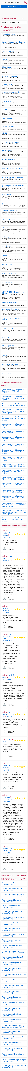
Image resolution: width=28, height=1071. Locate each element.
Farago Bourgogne (8, 34)
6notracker (5, 237)
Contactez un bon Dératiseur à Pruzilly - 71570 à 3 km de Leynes (14, 432)
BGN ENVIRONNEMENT (10, 364)
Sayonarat (6, 797)
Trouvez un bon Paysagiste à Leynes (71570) (12, 997)
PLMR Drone (6, 194)
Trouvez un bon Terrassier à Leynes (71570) (12, 1049)
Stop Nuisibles (7, 264)
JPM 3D (4, 109)
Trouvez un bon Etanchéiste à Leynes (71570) (12, 957)
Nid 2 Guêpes (7, 373)
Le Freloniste (6, 246)
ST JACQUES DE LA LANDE (7, 851)
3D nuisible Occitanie (6, 608)
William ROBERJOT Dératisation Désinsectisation (13, 186)
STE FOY (9, 716)
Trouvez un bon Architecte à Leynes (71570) (12, 889)
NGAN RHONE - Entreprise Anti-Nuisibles (13, 292)
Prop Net (5, 59)
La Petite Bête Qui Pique (10, 142)
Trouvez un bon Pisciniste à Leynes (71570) (11, 1009)
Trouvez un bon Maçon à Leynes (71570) (13, 980)
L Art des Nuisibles (8, 219)
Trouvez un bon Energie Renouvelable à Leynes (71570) (13, 952)
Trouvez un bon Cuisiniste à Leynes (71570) (12, 906)
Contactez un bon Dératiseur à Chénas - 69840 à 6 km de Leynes (13, 484)
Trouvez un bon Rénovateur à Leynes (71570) (12, 1037)
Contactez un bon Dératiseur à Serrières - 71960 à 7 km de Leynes (13, 519)
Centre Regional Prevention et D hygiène (13, 319)
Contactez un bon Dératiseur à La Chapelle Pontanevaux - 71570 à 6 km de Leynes (14, 505)
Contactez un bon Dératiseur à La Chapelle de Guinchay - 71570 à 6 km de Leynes (14, 512)
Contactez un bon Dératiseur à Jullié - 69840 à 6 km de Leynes (13, 491)
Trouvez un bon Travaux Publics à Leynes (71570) (14, 1066)
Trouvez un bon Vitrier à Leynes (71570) (13, 1054)
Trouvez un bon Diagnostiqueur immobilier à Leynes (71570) (13, 895)
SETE (4, 562)
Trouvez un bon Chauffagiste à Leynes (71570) (13, 935)
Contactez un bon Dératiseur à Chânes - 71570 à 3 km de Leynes (13, 425)
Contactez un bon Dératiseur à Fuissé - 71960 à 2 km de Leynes (14, 404)
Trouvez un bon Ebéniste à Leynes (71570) (11, 900)
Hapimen (5, 255)
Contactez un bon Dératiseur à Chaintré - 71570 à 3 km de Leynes (13, 438)
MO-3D (4, 133)
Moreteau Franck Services (11, 76)
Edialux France (7, 67)
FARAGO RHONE (8, 328)
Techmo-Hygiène (8, 51)
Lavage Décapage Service (11, 92)
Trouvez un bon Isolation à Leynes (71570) (14, 975)
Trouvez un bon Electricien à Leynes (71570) (12, 946)
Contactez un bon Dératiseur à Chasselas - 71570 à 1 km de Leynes (13, 391)
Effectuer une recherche (14, 6)
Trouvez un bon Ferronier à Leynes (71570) (11, 969)
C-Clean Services (8, 126)
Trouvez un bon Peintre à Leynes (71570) (13, 1003)
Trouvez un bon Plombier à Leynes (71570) (11, 1020)
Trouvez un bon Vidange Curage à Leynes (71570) (14, 1060)
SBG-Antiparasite (8, 345)
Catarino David (7, 118)
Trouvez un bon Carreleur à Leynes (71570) (11, 923)
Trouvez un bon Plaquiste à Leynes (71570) (11, 1015)
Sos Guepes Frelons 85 (8, 714)
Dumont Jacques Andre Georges (13, 42)
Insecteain (5, 355)
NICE (4, 741)
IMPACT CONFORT (9, 273)
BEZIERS (5, 612)
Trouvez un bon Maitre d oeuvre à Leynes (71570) (14, 986)
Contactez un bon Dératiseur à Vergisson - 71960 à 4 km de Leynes (13, 471)
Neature (5, 848)
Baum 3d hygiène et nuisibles (12, 177)
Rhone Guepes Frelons (10, 302)
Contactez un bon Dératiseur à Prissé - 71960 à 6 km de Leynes (13, 478)
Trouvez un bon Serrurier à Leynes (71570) (11, 1043)
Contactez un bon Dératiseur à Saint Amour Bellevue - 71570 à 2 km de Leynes (14, 411)
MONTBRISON (7, 679)
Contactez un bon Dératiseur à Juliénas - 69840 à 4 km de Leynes (13, 458)
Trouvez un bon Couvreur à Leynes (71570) (11, 940)
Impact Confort (7, 282)
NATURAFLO (6, 227)
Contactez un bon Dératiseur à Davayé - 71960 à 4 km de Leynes (14, 445)
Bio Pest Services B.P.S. (10, 309)
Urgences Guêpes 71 (9, 210)
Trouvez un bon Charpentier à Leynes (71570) (12, 929)
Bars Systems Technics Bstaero (13, 168)
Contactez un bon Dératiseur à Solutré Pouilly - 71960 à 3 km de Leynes (14, 418)
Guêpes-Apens (7, 337)
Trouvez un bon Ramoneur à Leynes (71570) (12, 1032)
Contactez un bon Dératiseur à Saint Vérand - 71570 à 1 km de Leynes (13, 398)
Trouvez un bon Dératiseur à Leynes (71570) (12, 883)
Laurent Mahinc (7, 101)
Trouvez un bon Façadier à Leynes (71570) (11, 963)
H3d (10, 739)
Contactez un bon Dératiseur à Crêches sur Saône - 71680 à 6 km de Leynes (13, 497)
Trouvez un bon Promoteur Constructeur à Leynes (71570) (13, 1026)
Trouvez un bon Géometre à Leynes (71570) (12, 912)
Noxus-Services (7, 150)
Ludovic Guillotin (7, 84)
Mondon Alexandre (8, 159)
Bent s (4, 204)
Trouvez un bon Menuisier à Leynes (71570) (12, 992)
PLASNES (6, 537)
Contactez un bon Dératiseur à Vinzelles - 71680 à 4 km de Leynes (13, 451)
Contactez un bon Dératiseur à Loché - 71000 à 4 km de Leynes (13, 465)
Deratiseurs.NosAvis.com (11, 2)
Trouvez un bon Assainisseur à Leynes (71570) (13, 918)
